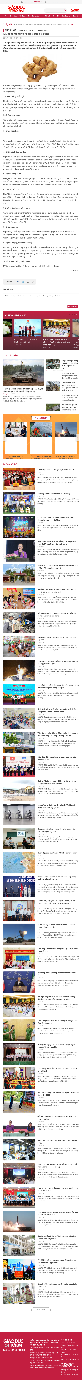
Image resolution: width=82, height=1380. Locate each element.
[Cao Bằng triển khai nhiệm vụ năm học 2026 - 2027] (19, 479)
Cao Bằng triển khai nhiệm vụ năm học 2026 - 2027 (56, 471)
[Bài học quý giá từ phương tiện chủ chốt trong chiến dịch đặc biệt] (53, 408)
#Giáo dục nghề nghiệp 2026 (22, 24)
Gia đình (32, 30)
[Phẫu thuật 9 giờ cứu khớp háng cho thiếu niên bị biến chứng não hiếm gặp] (56, 328)
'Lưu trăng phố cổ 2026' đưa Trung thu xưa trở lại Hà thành (57, 1070)
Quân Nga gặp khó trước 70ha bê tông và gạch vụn (57, 854)
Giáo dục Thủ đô (75, 10)
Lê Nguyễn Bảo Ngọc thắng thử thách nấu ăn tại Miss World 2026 (65, 458)
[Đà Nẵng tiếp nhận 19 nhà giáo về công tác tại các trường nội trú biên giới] (19, 598)
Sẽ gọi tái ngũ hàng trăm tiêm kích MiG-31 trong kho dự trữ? (70, 364)
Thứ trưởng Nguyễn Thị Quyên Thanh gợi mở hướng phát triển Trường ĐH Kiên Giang (56, 902)
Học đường (66, 16)
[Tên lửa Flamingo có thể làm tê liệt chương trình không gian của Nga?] (19, 670)
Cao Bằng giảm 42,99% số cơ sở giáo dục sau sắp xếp (56, 638)
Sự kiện (9, 24)
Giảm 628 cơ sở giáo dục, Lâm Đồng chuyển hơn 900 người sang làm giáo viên (57, 566)
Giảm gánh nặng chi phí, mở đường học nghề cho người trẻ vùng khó (56, 1046)
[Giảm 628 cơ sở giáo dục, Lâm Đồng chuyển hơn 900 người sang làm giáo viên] (19, 574)
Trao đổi (56, 16)
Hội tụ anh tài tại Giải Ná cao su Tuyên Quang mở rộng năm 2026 (58, 1093)
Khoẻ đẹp (22, 30)
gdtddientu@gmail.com (58, 2)
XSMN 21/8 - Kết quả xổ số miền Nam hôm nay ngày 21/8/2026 (56, 1357)
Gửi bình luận (72, 306)
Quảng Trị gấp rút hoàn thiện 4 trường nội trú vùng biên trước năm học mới (56, 782)
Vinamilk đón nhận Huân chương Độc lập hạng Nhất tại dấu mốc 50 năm (56, 878)
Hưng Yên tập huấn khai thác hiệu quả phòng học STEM (58, 1141)
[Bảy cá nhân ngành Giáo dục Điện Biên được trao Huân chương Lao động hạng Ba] (19, 694)
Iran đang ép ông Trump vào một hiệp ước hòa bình (56, 974)
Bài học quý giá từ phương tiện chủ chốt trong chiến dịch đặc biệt (69, 409)
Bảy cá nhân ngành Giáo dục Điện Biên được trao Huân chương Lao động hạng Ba (58, 686)
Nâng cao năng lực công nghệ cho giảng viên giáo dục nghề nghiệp (56, 830)
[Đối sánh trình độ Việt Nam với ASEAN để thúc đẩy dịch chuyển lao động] (19, 622)
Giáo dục (13, 16)
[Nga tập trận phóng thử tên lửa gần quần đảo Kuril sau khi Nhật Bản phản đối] (41, 438)
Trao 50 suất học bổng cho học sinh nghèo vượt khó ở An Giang (58, 1189)
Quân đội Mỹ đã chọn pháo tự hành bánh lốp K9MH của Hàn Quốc (56, 926)
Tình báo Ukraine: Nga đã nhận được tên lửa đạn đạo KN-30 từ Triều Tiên (57, 1213)
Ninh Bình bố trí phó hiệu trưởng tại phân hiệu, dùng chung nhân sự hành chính (57, 710)
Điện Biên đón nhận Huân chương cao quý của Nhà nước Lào (56, 758)
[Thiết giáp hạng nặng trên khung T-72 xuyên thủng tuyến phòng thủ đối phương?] (23, 372)
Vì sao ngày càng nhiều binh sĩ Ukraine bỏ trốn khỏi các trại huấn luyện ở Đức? (56, 1309)
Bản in (28, 282)
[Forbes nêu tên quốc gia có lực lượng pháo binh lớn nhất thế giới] (53, 386)
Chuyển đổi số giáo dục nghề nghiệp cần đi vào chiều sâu (57, 1285)
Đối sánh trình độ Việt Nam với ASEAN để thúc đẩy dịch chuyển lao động (56, 614)
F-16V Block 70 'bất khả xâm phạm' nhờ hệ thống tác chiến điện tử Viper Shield (57, 1333)
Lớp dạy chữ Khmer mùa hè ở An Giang (53, 494)
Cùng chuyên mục (15, 315)
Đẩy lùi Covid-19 (43, 30)
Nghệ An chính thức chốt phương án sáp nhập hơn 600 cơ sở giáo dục (56, 1237)
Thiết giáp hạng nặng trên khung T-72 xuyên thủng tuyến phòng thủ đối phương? (23, 390)
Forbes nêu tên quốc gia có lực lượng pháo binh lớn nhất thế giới (70, 387)
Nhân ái (75, 16)
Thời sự (22, 16)
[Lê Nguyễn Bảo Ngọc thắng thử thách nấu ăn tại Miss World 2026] (66, 438)
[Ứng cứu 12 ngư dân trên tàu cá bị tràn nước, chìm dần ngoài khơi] (16, 438)
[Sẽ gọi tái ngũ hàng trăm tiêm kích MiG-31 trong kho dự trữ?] (53, 364)
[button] (69, 314)
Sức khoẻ (10, 30)
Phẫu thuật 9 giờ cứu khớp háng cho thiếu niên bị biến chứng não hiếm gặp (56, 342)
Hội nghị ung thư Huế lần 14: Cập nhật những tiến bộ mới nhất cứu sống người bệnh (27, 342)
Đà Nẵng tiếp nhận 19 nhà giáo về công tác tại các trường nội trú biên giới (56, 590)
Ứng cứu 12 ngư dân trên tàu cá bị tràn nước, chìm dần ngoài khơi (16, 458)
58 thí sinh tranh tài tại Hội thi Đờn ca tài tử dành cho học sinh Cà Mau (55, 519)
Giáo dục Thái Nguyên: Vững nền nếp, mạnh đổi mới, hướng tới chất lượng (57, 1165)
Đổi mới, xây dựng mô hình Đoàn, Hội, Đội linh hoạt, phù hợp (56, 1117)
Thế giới (5, 394)
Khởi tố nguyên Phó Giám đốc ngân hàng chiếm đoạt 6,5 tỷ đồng (57, 1022)
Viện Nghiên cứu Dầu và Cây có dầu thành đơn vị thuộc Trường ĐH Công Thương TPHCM (57, 734)
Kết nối (47, 16)
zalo (23, 282)
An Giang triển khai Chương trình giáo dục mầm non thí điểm (57, 950)
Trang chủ (5, 16)
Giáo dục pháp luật (35, 16)
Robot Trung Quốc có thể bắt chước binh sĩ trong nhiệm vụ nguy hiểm (56, 806)
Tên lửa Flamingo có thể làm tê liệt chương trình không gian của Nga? (57, 662)
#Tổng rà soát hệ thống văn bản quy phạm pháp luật (48, 24)
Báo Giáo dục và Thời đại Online (16, 9)
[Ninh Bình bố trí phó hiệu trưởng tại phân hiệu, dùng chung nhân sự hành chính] (19, 718)
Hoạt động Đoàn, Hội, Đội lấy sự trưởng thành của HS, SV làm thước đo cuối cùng (56, 542)
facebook (18, 282)
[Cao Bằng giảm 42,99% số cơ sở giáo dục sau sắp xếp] (19, 646)
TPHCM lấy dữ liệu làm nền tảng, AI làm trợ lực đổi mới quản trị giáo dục (56, 1261)
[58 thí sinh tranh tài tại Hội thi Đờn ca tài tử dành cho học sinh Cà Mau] (19, 527)
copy (33, 282)
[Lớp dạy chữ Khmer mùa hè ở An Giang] (19, 503)
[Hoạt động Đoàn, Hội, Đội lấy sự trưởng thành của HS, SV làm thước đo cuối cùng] (19, 551)
